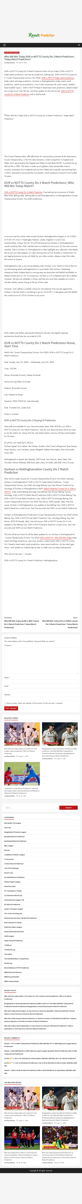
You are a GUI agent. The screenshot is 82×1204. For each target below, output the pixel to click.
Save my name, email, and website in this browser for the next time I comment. (35, 703)
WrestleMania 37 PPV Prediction (16, 968)
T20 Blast (8, 945)
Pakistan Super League (13, 927)
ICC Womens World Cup (13, 895)
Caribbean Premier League (14, 855)
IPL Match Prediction (12, 904)
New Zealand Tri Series (13, 922)
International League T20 (14, 900)
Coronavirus (9, 859)
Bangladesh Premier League (15, 832)
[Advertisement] (41, 15)
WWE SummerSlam (11, 981)
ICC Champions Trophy (13, 891)
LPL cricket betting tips (13, 913)
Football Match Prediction (14, 877)
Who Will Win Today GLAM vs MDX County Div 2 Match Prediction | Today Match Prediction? (21, 622)
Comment (8, 645)
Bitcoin (7, 850)
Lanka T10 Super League (13, 909)
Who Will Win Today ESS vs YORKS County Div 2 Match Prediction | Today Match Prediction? (60, 622)
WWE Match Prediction (13, 972)
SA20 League (9, 936)
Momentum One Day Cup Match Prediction (20, 918)
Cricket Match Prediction (12, 52)
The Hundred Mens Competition (16, 959)
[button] (4, 45)
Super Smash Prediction (13, 940)
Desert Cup (8, 873)
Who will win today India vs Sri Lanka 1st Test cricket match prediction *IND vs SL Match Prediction (20, 751)
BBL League (8, 846)
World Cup (8, 963)
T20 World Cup (9, 950)
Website (7, 694)
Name (7, 677)
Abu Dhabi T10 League (12, 823)
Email (6, 686)
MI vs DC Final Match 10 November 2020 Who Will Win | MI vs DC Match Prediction (45, 1058)
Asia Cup (7, 827)
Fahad (6, 1043)
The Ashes (8, 954)
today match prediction (64, 78)
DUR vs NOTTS (48, 78)
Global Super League (12, 882)
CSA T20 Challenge (11, 868)
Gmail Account (10, 886)
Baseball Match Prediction (14, 836)
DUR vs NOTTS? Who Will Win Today (56, 537)
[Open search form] (79, 45)
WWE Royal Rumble (11, 977)
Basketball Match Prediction (15, 841)
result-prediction (9, 63)
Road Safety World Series (14, 931)
